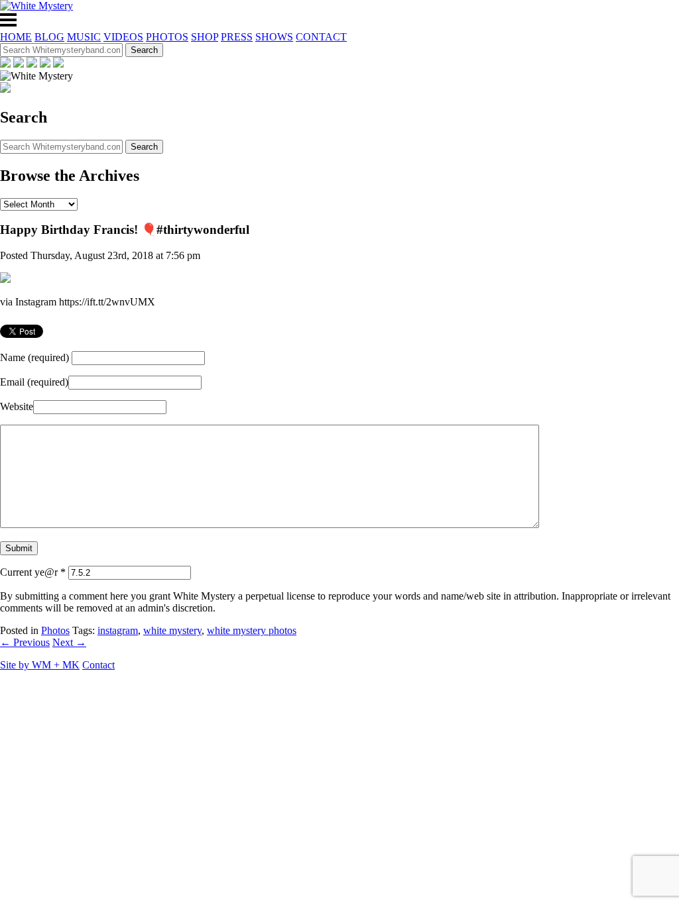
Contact (98, 664)
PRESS (237, 36)
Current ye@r (33, 572)
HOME (16, 36)
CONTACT (321, 36)
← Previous (25, 642)
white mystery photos (251, 630)
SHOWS (274, 36)
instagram (117, 630)
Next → (69, 642)
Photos (55, 630)
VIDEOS (123, 36)
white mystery (172, 630)
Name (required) (34, 357)
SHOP (204, 36)
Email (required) (34, 382)
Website (16, 406)
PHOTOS (167, 36)
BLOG (49, 36)
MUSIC (84, 36)
